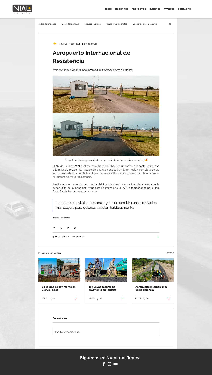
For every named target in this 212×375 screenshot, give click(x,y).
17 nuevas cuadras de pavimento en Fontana (102, 288)
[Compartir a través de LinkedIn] (68, 227)
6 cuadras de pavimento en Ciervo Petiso (59, 288)
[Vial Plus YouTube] (115, 364)
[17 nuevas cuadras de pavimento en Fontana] (106, 270)
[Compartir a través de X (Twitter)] (61, 227)
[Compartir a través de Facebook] (54, 227)
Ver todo (170, 253)
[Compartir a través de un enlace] (75, 227)
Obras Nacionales (70, 24)
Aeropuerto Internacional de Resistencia (151, 288)
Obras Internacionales (116, 24)
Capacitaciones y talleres (145, 24)
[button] (170, 24)
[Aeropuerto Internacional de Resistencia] (153, 270)
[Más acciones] (157, 44)
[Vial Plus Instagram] (109, 364)
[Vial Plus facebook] (103, 364)
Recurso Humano (93, 24)
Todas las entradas (47, 24)
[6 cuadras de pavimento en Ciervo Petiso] (59, 270)
